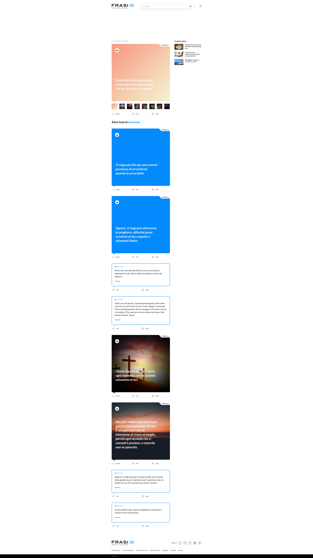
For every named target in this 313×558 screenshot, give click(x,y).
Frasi (113, 41)
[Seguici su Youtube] (194, 543)
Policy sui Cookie (155, 550)
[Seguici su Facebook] (180, 543)
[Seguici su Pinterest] (190, 543)
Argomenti (119, 41)
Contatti (173, 550)
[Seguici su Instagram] (185, 543)
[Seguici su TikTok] (199, 543)
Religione (120, 266)
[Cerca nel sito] (190, 6)
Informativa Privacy (142, 550)
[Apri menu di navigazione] (200, 6)
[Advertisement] (156, 21)
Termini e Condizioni (128, 550)
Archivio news (116, 550)
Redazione (165, 550)
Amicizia (125, 41)
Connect (180, 550)
